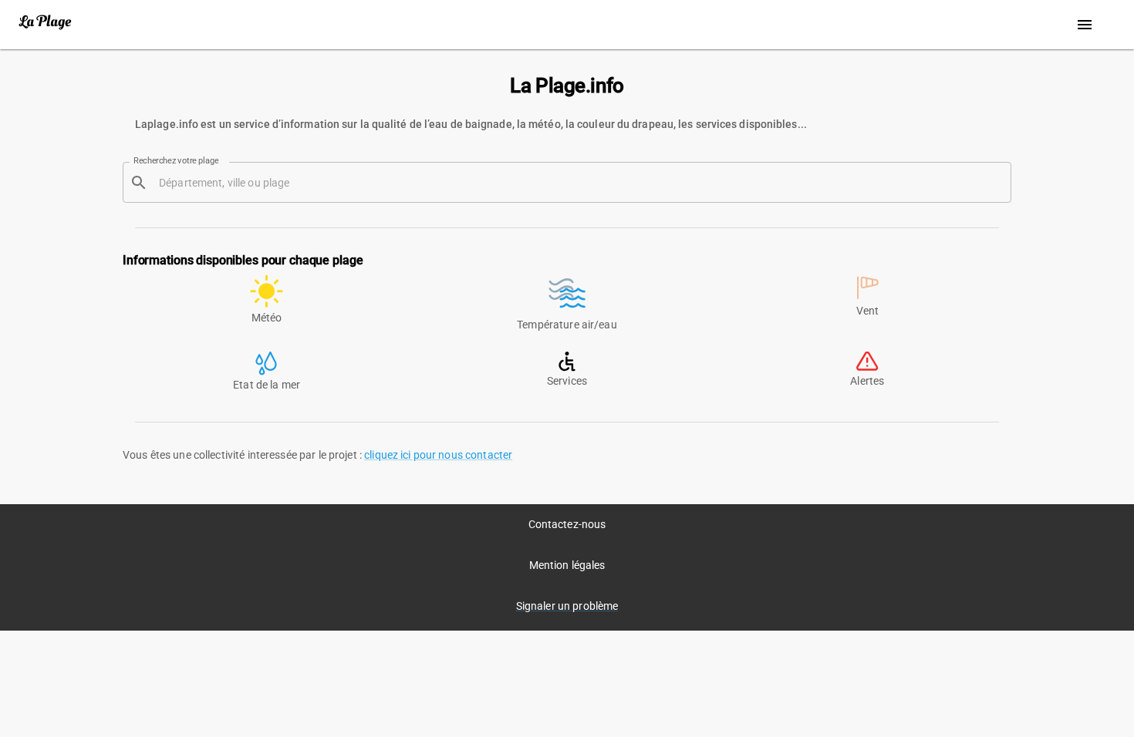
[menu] (1084, 24)
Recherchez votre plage (175, 161)
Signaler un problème (567, 606)
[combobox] (579, 182)
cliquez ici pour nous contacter (438, 455)
